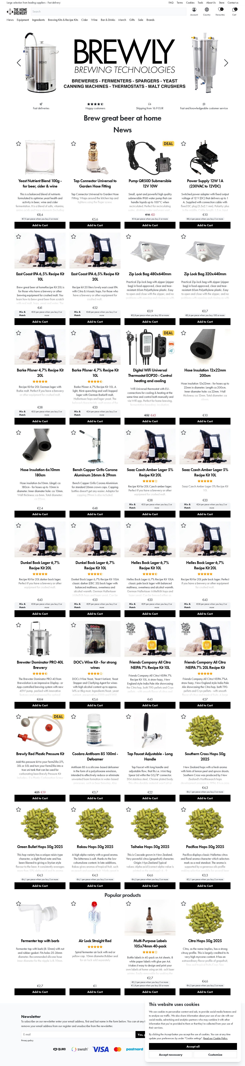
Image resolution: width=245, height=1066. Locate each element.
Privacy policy (27, 1040)
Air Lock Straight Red (95, 940)
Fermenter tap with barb (40, 940)
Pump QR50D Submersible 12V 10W (150, 183)
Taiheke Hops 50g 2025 (150, 846)
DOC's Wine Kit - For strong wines (95, 665)
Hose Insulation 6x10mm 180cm (40, 472)
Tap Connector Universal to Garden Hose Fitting (95, 183)
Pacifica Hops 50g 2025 (205, 846)
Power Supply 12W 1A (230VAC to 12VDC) (205, 183)
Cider (84, 20)
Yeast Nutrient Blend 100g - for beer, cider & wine (40, 183)
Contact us (233, 2)
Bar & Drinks (108, 20)
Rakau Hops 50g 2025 (95, 846)
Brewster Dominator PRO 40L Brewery (40, 665)
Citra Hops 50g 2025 (205, 940)
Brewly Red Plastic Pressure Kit (40, 753)
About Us (211, 2)
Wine (94, 20)
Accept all (193, 1046)
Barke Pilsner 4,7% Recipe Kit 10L (95, 372)
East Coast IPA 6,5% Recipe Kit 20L (95, 276)
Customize (215, 1055)
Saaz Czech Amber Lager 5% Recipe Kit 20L (150, 472)
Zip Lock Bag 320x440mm (205, 273)
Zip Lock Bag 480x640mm (150, 273)
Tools (200, 2)
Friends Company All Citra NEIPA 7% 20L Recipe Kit (205, 665)
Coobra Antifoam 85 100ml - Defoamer (95, 756)
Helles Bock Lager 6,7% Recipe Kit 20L (205, 565)
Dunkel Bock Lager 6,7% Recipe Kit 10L (95, 565)
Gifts (132, 20)
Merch (122, 20)
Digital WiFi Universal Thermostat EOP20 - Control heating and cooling (150, 375)
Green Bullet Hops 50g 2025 (40, 846)
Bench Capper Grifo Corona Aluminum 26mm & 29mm (95, 472)
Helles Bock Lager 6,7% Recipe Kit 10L (150, 565)
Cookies (190, 2)
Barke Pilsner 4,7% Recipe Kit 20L (40, 372)
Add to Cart (40, 225)
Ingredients (38, 20)
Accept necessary (170, 1055)
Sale (140, 20)
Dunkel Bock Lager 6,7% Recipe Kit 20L (40, 565)
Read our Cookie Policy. (215, 1038)
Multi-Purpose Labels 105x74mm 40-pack (150, 943)
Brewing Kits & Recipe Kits (63, 20)
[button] (18, 62)
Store (221, 2)
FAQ (171, 2)
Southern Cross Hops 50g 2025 (205, 756)
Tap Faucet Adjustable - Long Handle (150, 756)
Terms (180, 2)
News (10, 20)
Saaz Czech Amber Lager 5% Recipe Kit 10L (205, 472)
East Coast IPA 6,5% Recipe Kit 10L (40, 276)
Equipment (23, 20)
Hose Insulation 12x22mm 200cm (205, 372)
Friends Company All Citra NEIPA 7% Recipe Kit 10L (150, 665)
